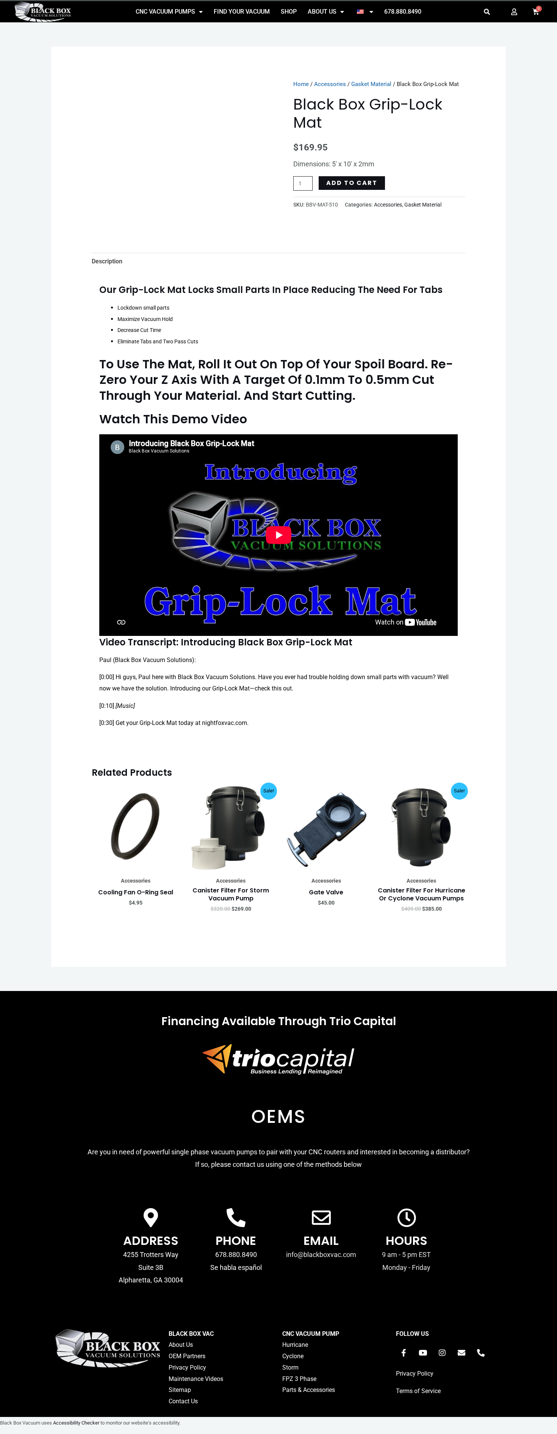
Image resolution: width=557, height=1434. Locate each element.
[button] (487, 12)
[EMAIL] (321, 1217)
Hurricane (295, 1344)
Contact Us (183, 1401)
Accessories (330, 84)
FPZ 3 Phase (299, 1378)
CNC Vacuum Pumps (165, 11)
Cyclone (293, 1356)
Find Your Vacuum (242, 11)
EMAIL (321, 1240)
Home (301, 84)
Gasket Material (371, 84)
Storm (290, 1367)
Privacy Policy (187, 1367)
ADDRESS (150, 1240)
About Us (322, 11)
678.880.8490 (402, 11)
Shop (289, 11)
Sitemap (180, 1389)
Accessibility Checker (76, 1423)
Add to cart (351, 182)
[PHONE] (236, 1217)
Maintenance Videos (196, 1378)
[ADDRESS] (150, 1217)
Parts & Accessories (308, 1389)
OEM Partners (187, 1356)
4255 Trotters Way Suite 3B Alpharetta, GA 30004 (151, 1267)
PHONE (236, 1240)
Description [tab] (107, 261)
